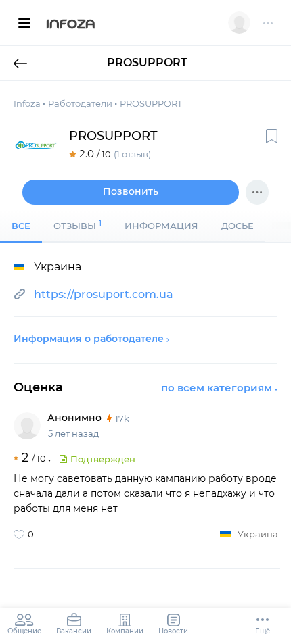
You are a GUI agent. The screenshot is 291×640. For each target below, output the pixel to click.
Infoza (70, 25)
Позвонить (130, 191)
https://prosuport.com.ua (103, 294)
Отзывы (77, 224)
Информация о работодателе (89, 339)
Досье (237, 225)
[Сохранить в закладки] (271, 136)
